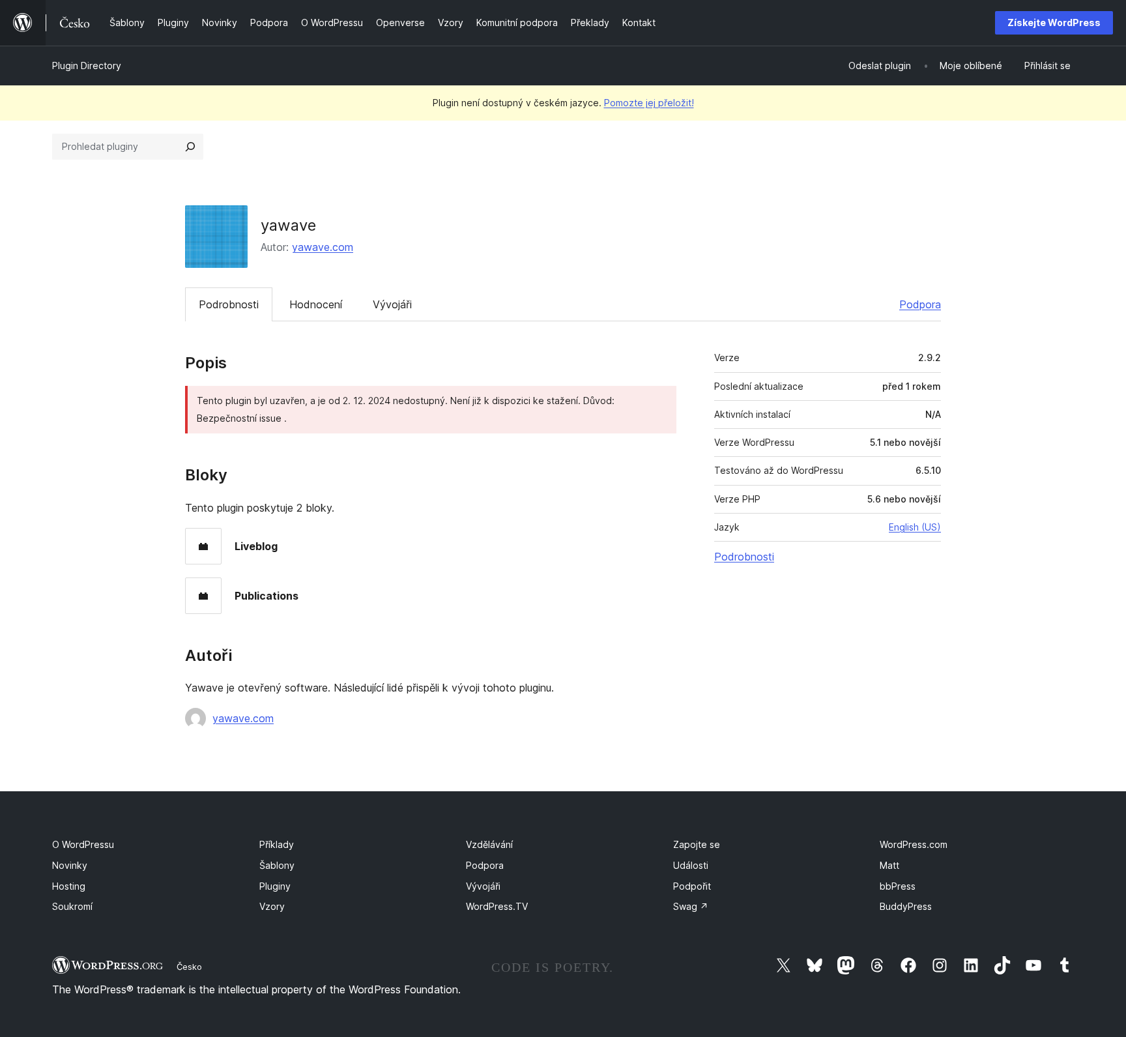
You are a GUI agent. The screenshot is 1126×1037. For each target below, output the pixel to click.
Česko (189, 966)
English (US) (915, 527)
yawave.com (322, 247)
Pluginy (275, 886)
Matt (889, 865)
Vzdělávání (489, 844)
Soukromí (72, 906)
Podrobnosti (229, 304)
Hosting (68, 886)
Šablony (277, 865)
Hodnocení (315, 304)
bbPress (898, 886)
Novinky (69, 865)
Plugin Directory (86, 65)
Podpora (920, 304)
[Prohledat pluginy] (190, 147)
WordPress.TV (497, 906)
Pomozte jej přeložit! (649, 102)
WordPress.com (913, 844)
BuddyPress (906, 906)
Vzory (272, 906)
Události (690, 865)
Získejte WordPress (1054, 22)
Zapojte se (696, 844)
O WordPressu (83, 844)
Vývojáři (392, 304)
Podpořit (692, 886)
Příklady (276, 844)
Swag (690, 906)
